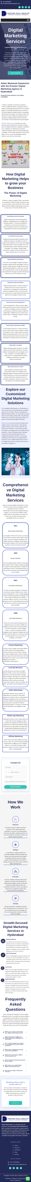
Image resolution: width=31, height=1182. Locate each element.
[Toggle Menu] (28, 20)
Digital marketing (6, 423)
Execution (15, 876)
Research (15, 824)
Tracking (15, 903)
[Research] (15, 819)
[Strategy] (15, 844)
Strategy (15, 850)
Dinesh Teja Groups (8, 123)
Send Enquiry (15, 787)
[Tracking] (15, 898)
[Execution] (15, 871)
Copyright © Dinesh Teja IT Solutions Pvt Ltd (16, 1175)
